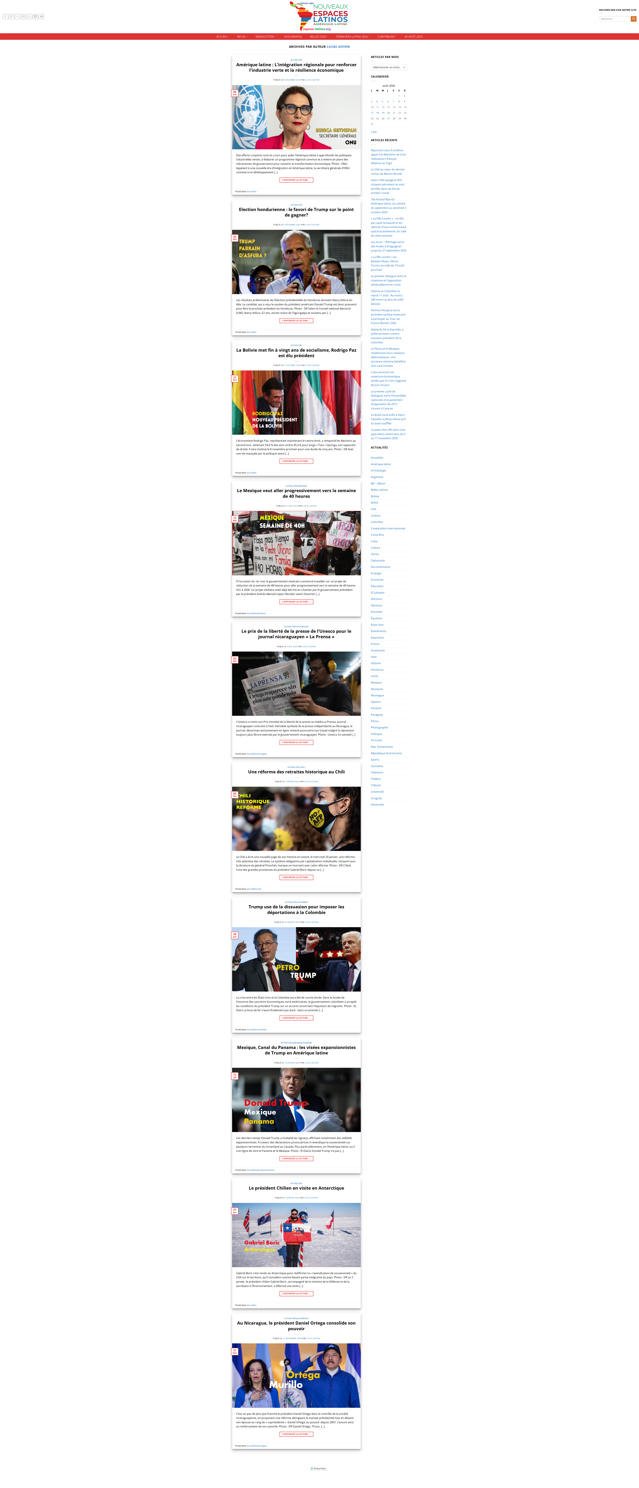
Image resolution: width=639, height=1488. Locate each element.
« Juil (374, 132)
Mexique (302, 486)
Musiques (377, 689)
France (375, 644)
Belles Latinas (379, 490)
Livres (374, 676)
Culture (375, 548)
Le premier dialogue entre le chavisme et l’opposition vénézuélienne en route (388, 280)
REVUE (241, 36)
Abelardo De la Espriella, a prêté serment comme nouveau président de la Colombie (387, 336)
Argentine (377, 477)
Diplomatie (378, 560)
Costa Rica (377, 535)
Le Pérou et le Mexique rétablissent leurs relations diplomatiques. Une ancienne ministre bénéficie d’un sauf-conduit (388, 357)
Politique (376, 734)
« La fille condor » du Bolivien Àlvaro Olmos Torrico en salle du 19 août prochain (387, 263)
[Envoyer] (634, 19)
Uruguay (376, 798)
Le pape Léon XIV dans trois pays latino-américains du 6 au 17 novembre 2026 (388, 434)
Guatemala (378, 650)
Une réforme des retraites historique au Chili (296, 772)
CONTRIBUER (386, 36)
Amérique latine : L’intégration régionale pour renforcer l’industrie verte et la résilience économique (296, 67)
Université (377, 792)
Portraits (376, 740)
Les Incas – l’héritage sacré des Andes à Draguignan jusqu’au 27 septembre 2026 (388, 246)
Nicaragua (303, 626)
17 (372, 112)
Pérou (375, 721)
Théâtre (376, 779)
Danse (375, 554)
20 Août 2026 (414, 36)
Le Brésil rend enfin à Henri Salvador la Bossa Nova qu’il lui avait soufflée (388, 419)
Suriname (377, 766)
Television (377, 772)
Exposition (377, 637)
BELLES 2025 (318, 36)
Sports (375, 759)
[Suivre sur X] (17, 16)
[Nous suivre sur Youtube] (41, 16)
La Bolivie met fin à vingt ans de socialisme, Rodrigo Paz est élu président (296, 352)
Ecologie (376, 573)
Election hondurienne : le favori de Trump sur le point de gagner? (296, 212)
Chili (302, 767)
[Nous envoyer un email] (23, 16)
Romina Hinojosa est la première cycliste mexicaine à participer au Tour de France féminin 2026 (388, 316)
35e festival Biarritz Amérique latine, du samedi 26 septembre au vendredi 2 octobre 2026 (388, 206)
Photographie (379, 727)
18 (377, 112)
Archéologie (378, 470)
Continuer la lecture (296, 180)
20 (388, 112)
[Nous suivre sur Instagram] (11, 16)
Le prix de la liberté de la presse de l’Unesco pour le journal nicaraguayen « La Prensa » (296, 634)
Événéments (378, 631)
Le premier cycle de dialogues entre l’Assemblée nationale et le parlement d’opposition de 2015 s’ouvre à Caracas (388, 400)
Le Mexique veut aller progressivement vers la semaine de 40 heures (296, 493)
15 (399, 107)
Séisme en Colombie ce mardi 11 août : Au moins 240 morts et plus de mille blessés (387, 297)
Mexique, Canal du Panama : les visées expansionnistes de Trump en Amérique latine (296, 1050)
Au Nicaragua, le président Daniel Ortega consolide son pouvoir (296, 1325)
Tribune (376, 785)
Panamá (307, 1042)
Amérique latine (381, 464)
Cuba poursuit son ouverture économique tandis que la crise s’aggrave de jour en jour (388, 378)
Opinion (376, 702)
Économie (377, 579)
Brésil (374, 502)
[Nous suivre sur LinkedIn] (35, 16)
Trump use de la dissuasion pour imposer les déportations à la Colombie (296, 909)
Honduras (377, 670)
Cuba (374, 541)
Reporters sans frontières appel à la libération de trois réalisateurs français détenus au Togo (388, 156)
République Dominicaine (386, 753)
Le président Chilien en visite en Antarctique (296, 1188)
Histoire (376, 663)
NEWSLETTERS (265, 36)
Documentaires (380, 567)
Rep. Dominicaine (382, 747)
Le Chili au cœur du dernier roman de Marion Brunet (388, 172)
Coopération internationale (388, 528)
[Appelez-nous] (29, 16)
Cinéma (375, 515)
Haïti (374, 657)
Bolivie (375, 496)
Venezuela (377, 804)
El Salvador (378, 592)
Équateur (377, 618)
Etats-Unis (377, 625)
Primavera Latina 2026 (352, 36)
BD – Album (378, 483)
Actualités (296, 60)
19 (383, 112)
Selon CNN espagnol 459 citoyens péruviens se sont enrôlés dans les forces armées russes (387, 186)
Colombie (302, 902)
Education (377, 586)
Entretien (377, 612)
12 (383, 107)
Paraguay (377, 714)
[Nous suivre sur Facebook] (5, 16)
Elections (376, 599)
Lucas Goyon (338, 46)
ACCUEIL (221, 36)
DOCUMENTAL (293, 36)
